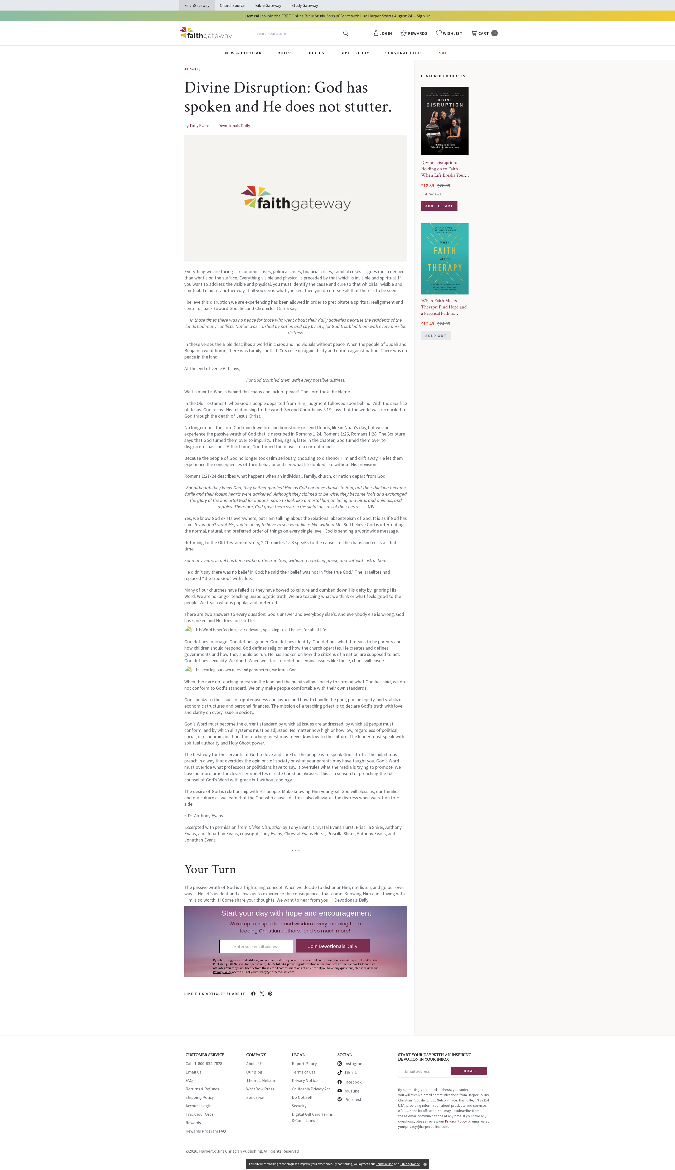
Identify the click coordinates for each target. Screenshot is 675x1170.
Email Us (193, 1072)
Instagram (354, 1063)
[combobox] (303, 33)
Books (285, 52)
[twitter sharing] (262, 994)
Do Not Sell (302, 1097)
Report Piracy (304, 1063)
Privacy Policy (456, 1121)
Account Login (198, 1105)
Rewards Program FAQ (206, 1131)
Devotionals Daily (234, 125)
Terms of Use (304, 1072)
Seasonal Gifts (404, 52)
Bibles (317, 52)
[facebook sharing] (253, 994)
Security (299, 1105)
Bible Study (354, 52)
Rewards (193, 1122)
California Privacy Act (311, 1088)
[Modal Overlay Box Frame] (295, 941)
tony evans (199, 125)
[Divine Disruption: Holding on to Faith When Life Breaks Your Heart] (445, 120)
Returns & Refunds (202, 1088)
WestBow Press (260, 1088)
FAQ (189, 1080)
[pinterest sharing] (270, 994)
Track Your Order (200, 1114)
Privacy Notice (305, 1080)
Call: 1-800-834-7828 (204, 1063)
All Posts (191, 69)
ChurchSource (232, 5)
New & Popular (243, 52)
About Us (254, 1063)
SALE (444, 52)
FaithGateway (197, 5)
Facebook (352, 1082)
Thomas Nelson (260, 1080)
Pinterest (353, 1099)
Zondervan (256, 1097)
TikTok (350, 1072)
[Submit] (346, 33)
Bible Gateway (268, 5)
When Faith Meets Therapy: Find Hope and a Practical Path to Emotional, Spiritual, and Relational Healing (444, 313)
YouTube (351, 1091)
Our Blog (254, 1072)
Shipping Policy (200, 1097)
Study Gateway (305, 5)
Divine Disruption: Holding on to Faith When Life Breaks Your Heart (443, 172)
